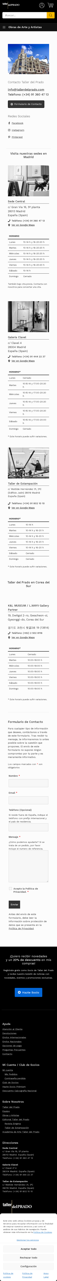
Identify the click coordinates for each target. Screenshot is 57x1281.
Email (13, 792)
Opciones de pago (12, 1045)
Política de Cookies (42, 1232)
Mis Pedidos (11, 1074)
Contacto (7, 1054)
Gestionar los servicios (28, 1240)
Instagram (18, 130)
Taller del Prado (11, 1107)
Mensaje (14, 837)
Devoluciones (9, 1033)
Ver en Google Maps (23, 225)
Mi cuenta (7, 1070)
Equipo (6, 1111)
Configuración (28, 1266)
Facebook (17, 123)
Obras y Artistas (10, 1115)
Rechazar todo (28, 1257)
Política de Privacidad (21, 928)
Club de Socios (10, 1082)
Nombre (14, 775)
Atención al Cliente (12, 1029)
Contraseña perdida (15, 1078)
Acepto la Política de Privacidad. (25, 890)
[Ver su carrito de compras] (49, 5)
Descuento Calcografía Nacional (19, 1090)
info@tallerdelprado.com (26, 89)
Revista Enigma (13, 1123)
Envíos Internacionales (14, 1037)
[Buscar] (51, 15)
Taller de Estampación (17, 1127)
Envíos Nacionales (12, 1041)
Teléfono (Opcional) (20, 810)
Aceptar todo (28, 1249)
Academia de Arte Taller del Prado (20, 1132)
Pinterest (17, 137)
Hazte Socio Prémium (14, 1086)
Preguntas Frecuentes (13, 1050)
